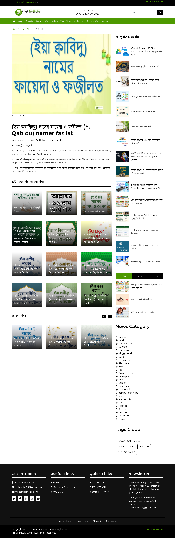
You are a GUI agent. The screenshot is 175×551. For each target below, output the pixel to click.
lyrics (121, 396)
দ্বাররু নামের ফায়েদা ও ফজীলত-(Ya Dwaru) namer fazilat (62, 342)
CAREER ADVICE (126, 446)
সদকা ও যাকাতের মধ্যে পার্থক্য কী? (143, 126)
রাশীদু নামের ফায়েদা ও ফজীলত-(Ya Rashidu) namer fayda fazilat (26, 269)
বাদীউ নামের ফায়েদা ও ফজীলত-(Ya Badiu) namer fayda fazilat (26, 299)
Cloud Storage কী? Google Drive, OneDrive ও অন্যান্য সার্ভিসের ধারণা (147, 51)
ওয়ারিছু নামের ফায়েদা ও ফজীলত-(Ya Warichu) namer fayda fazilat (62, 269)
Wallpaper (59, 492)
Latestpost (124, 376)
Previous (104, 316)
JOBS (137, 441)
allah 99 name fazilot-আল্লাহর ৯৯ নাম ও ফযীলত (61, 207)
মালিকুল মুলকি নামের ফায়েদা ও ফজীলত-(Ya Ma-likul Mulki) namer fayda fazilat (61, 236)
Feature (123, 412)
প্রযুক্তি (46, 21)
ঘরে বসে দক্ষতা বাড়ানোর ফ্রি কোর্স (143, 111)
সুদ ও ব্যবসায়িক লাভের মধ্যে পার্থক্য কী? (145, 96)
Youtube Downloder (64, 487)
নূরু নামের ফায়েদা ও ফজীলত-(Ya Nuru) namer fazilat (95, 299)
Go (160, 12)
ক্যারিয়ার (55, 21)
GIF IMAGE (98, 482)
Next (110, 316)
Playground (125, 353)
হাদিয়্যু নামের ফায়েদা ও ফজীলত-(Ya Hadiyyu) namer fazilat (62, 299)
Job (120, 370)
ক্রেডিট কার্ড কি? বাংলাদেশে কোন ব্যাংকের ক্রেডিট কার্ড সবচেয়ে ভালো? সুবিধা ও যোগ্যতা (146, 156)
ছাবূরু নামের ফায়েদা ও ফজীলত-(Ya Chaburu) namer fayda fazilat (96, 238)
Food (121, 402)
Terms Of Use (64, 521)
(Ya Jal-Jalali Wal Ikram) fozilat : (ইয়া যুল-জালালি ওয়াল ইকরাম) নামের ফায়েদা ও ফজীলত (27, 236)
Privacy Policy (82, 521)
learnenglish (125, 399)
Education (124, 360)
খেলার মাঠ (85, 21)
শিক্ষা (62, 21)
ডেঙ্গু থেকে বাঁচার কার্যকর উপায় (141, 299)
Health (122, 366)
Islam (121, 379)
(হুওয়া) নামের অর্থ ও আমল (94, 211)
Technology (125, 343)
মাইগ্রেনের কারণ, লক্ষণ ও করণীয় (142, 312)
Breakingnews (126, 373)
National (123, 337)
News (56, 482)
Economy (124, 350)
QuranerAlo (24, 29)
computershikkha (128, 392)
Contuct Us (111, 521)
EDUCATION (124, 441)
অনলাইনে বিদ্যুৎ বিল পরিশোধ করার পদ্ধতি (146, 261)
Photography (126, 363)
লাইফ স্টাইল (29, 21)
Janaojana (124, 386)
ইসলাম (38, 21)
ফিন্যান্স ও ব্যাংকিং (72, 21)
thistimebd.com (154, 529)
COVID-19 (144, 446)
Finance (123, 406)
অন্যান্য (105, 21)
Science (123, 409)
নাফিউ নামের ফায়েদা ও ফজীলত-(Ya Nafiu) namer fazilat (27, 342)
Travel (122, 419)
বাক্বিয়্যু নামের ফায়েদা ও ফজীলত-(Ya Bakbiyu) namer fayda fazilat (96, 269)
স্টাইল (139, 276)
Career (122, 383)
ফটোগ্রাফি (94, 21)
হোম (13, 29)
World (122, 340)
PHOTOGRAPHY (126, 452)
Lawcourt (124, 415)
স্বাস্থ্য (20, 21)
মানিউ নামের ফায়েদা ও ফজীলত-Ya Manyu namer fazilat (96, 342)
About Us (97, 521)
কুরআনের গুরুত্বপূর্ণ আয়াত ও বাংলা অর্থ (144, 66)
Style (121, 356)
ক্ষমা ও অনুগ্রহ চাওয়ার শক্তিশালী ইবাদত (27, 209)
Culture (123, 347)
